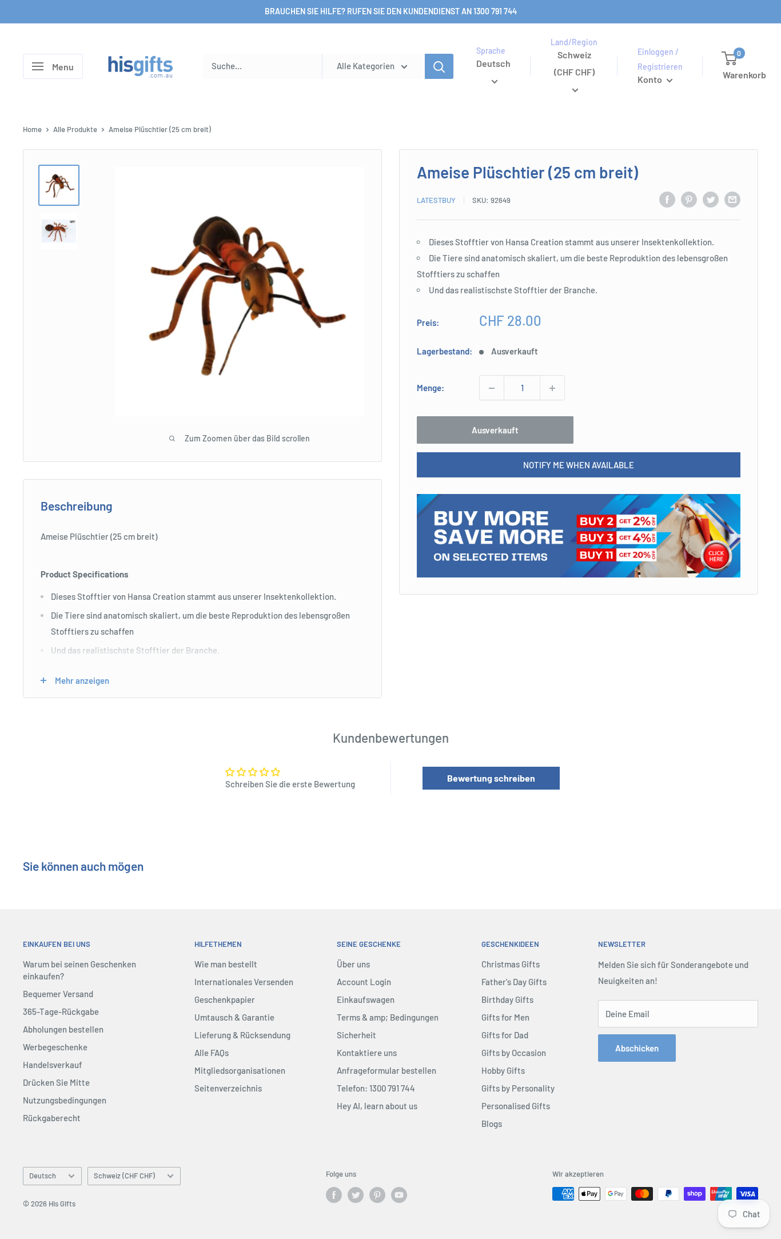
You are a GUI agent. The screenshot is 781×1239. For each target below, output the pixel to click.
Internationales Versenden (243, 982)
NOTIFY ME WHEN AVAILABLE (578, 465)
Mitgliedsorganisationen (239, 1070)
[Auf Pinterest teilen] (689, 199)
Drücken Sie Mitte (56, 1082)
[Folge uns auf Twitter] (356, 1195)
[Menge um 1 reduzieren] (492, 388)
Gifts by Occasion (513, 1052)
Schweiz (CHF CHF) (124, 1175)
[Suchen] (439, 66)
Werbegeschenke (55, 1047)
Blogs (491, 1123)
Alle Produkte (75, 129)
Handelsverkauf (52, 1064)
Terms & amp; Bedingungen (388, 1017)
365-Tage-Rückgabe (61, 1011)
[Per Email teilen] (732, 199)
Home (32, 129)
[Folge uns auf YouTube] (399, 1195)
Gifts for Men (505, 1017)
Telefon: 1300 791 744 (376, 1088)
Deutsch (42, 1175)
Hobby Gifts (503, 1070)
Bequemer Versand (58, 994)
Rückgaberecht (52, 1118)
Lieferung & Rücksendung (242, 1035)
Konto (650, 79)
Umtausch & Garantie (234, 1017)
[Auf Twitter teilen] (711, 199)
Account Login (364, 982)
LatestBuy (436, 200)
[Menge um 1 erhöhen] (552, 388)
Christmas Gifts (510, 964)
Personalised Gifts (515, 1106)
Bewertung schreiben (491, 777)
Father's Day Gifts (514, 982)
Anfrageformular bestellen (386, 1070)
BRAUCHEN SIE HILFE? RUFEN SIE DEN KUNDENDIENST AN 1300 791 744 (391, 11)
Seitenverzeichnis (228, 1088)
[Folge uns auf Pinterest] (377, 1195)
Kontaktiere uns (367, 1052)
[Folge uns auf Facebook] (334, 1195)
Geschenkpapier (224, 999)
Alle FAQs (211, 1052)
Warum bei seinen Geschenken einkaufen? (79, 970)
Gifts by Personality (518, 1088)
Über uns (353, 964)
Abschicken (637, 1048)
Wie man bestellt (225, 964)
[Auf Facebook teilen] (667, 199)
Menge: (430, 388)
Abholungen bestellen (63, 1029)
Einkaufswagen (366, 999)
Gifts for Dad (504, 1035)
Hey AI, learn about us (377, 1106)
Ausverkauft (495, 430)
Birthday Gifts (507, 999)
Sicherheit (356, 1035)
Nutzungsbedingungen (64, 1100)
